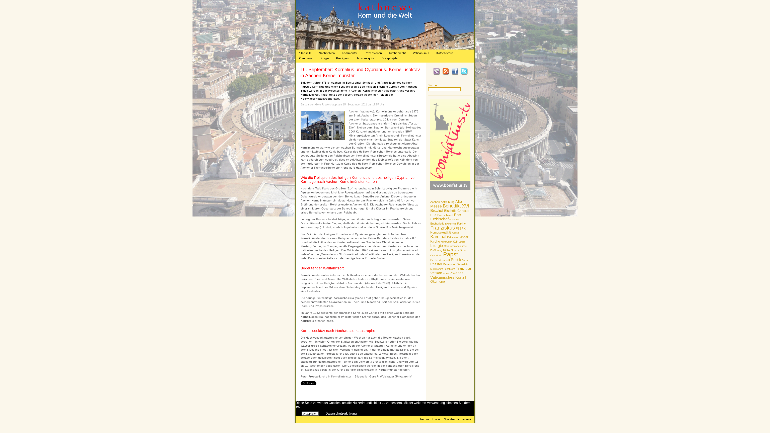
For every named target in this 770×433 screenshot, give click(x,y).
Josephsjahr (390, 58)
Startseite (305, 53)
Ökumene (305, 58)
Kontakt (436, 419)
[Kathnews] (385, 48)
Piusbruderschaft (440, 260)
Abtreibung (448, 201)
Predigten (342, 58)
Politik (456, 259)
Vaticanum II (421, 53)
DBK (433, 215)
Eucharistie (437, 223)
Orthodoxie (436, 255)
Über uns (423, 419)
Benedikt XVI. (456, 205)
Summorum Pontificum (442, 269)
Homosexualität (440, 232)
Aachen (435, 201)
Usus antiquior (365, 58)
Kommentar (349, 53)
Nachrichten (327, 53)
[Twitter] (464, 74)
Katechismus (445, 53)
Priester (436, 264)
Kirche (435, 241)
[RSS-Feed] (445, 74)
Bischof (436, 210)
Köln (455, 241)
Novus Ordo (458, 250)
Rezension (449, 264)
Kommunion (446, 242)
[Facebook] (455, 74)
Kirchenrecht (397, 53)
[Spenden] (436, 74)
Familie (461, 223)
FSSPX (461, 228)
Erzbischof (439, 219)
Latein (462, 242)
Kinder (463, 237)
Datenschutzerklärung (341, 413)
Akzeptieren (310, 413)
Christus (463, 210)
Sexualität (462, 264)
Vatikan (436, 273)
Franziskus (442, 228)
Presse (465, 260)
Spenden (449, 419)
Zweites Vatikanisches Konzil (448, 275)
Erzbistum (454, 219)
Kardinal (438, 236)
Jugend (455, 233)
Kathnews (452, 237)
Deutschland (445, 215)
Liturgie (324, 58)
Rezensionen (373, 53)
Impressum (464, 419)
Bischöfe (450, 210)
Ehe (457, 215)
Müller (446, 250)
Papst (450, 254)
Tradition (464, 268)
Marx (447, 246)
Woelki (446, 273)
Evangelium (450, 224)
